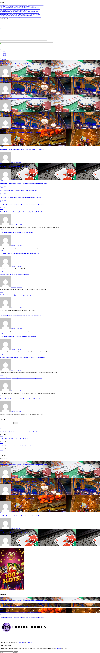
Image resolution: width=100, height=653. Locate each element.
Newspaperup (21, 642)
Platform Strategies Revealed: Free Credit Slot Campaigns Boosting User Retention (20, 398)
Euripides (13, 76)
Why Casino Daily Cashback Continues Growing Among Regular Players (18, 81)
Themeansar (28, 642)
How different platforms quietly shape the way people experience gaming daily (19, 253)
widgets (59, 648)
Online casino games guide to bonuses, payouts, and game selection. (16, 232)
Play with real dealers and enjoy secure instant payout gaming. (15, 295)
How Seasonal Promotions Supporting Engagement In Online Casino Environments (20, 315)
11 (4, 416)
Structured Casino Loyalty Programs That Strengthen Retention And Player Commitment (22, 357)
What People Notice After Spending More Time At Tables (14, 166)
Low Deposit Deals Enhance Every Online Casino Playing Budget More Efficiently (20, 132)
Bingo (4, 55)
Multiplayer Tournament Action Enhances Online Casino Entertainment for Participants (22, 149)
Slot (4, 51)
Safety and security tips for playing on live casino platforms (14, 274)
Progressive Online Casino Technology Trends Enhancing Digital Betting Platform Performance (23, 211)
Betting (4, 54)
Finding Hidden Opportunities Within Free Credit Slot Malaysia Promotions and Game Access (23, 63)
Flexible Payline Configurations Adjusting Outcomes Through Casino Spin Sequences (21, 378)
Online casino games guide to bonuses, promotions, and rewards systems (18, 336)
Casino (4, 53)
